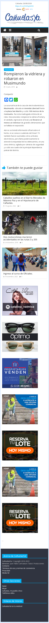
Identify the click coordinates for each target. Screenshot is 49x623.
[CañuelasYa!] (24, 14)
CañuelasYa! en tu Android (12, 606)
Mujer (4, 588)
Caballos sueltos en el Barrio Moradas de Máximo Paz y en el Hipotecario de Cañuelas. (24, 200)
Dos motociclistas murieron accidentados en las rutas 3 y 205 (20, 238)
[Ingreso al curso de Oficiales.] (24, 249)
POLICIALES (9, 70)
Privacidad (6, 570)
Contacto (5, 566)
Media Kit (5, 573)
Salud (4, 586)
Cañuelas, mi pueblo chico (12, 591)
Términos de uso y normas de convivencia (18, 568)
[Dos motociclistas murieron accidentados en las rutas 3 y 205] (24, 212)
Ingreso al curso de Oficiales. (18, 273)
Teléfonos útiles (8, 593)
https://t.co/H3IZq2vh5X (24, 6)
